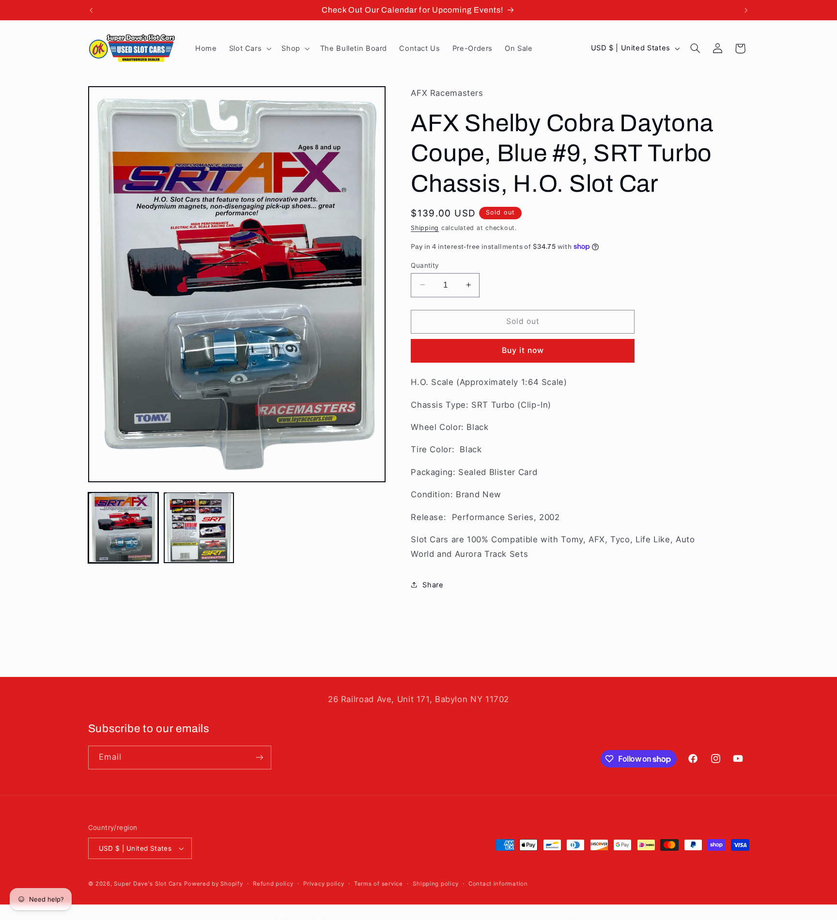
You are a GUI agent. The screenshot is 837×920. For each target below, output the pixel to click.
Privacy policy (323, 883)
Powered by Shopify (213, 883)
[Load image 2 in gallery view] (199, 527)
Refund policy (273, 883)
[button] (249, 48)
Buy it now (523, 350)
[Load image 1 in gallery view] (123, 527)
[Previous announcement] (91, 10)
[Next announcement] (746, 10)
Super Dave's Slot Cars (148, 883)
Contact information (498, 883)
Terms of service (378, 883)
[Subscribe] (259, 757)
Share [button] (432, 584)
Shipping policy (435, 883)
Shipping (425, 227)
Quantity (425, 265)
